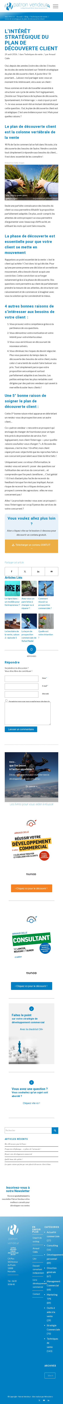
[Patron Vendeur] (26, 6)
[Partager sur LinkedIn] (38, 571)
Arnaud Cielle (36, 1250)
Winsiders (48, 1397)
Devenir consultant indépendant (38, 1269)
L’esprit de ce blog (37, 1240)
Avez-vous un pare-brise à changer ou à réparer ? (28, 603)
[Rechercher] (47, 6)
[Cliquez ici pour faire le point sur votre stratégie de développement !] (31, 1008)
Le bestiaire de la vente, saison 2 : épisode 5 (12, 634)
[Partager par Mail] (51, 571)
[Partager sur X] (24, 571)
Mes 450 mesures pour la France (15, 1144)
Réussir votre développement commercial (18, 1154)
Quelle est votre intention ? (45, 634)
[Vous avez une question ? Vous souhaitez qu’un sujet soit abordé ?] (31, 1082)
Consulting (52, 1245)
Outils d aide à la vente (51, 1312)
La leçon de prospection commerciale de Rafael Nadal (29, 636)
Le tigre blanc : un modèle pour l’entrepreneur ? (12, 601)
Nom (44, 678)
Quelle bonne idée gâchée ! (14, 1159)
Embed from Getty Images (14, 162)
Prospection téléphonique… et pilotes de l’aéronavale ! (23, 1149)
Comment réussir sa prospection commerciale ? (45, 603)
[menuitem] (47, 6)
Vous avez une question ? (30, 1092)
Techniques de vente (33, 54)
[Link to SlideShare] (53, 1400)
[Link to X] (39, 1400)
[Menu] (54, 6)
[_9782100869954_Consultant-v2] (31, 945)
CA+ (35, 1259)
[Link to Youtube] (44, 1400)
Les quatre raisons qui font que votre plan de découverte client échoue (28, 1164)
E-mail (45, 686)
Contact (36, 1294)
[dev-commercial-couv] (31, 848)
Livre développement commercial (38, 1283)
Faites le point (28, 1018)
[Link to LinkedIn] (48, 1400)
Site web (45, 694)
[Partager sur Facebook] (11, 571)
